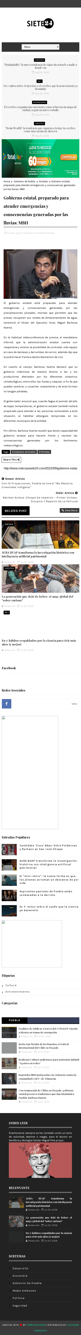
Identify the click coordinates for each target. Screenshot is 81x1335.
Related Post (16, 511)
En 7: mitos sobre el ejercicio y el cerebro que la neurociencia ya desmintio (40, 87)
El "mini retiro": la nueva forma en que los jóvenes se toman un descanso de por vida (49, 879)
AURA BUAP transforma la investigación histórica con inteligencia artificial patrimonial (38, 554)
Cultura (11, 985)
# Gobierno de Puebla (23, 451)
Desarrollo (20, 1268)
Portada (43, 181)
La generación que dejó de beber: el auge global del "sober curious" (37, 598)
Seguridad (20, 1305)
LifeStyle (39, 60)
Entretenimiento (17, 991)
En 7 (39, 81)
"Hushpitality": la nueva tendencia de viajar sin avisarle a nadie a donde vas (40, 66)
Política (18, 1298)
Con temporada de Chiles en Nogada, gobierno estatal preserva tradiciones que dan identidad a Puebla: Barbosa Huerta (46, 1094)
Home (7, 181)
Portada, (50, 233)
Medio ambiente (24, 1290)
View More (71, 510)
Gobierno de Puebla (24, 181)
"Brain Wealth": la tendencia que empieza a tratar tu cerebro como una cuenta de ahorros (40, 129)
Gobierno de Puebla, (34, 233)
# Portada (44, 451)
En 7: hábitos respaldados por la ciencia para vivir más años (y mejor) (39, 642)
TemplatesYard (36, 1325)
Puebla (14, 1020)
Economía (20, 1275)
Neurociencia (39, 102)
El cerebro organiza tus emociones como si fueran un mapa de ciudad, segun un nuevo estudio (40, 108)
